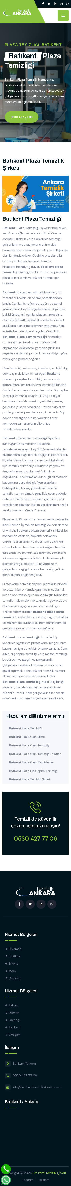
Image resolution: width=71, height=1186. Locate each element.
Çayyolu (14, 978)
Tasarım (27, 1180)
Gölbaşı (14, 1020)
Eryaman (15, 949)
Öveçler (14, 1035)
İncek (12, 971)
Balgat (13, 1005)
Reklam (44, 1180)
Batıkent (15, 1027)
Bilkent (13, 963)
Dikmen (14, 1013)
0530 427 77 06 (22, 117)
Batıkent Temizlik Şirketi (49, 1173)
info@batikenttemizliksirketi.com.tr (37, 1087)
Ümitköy (14, 956)
